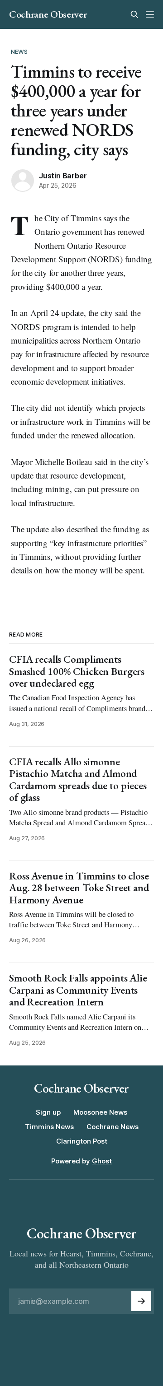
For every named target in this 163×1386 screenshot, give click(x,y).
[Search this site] (134, 14)
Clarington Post (81, 1141)
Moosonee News (100, 1112)
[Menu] (150, 14)
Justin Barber (62, 175)
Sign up (48, 1112)
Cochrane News (112, 1126)
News (19, 51)
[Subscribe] (141, 1301)
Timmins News (49, 1126)
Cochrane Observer (47, 14)
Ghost (102, 1161)
